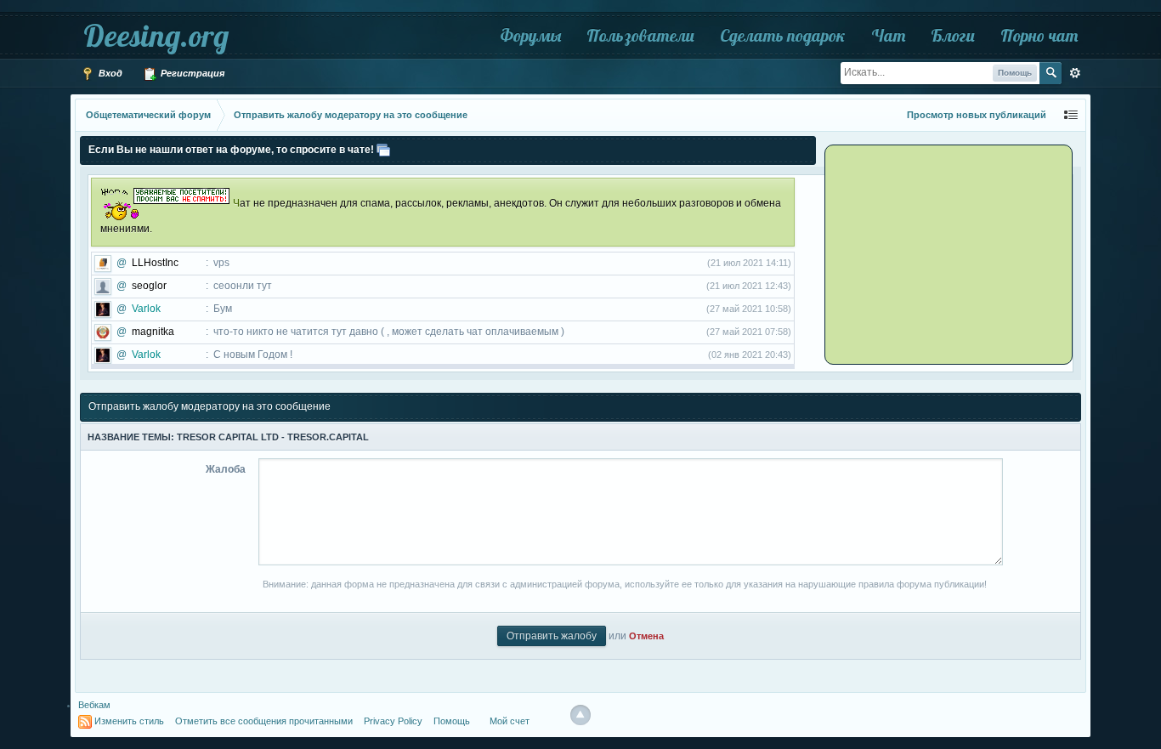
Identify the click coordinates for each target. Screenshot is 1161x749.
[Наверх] (580, 715)
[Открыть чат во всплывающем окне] (383, 150)
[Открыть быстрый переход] (1070, 115)
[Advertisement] (933, 253)
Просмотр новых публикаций (976, 115)
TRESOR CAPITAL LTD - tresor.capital (273, 437)
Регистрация (191, 73)
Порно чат (1039, 35)
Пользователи (640, 35)
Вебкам (94, 705)
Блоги (953, 35)
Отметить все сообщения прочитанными (264, 721)
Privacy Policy (393, 721)
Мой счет (510, 721)
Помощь (451, 721)
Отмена (646, 636)
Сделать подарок (783, 35)
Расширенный (1075, 73)
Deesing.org (156, 35)
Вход (109, 73)
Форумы (530, 35)
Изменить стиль (129, 721)
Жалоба (226, 469)
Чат (888, 35)
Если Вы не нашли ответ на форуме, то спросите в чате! (231, 150)
